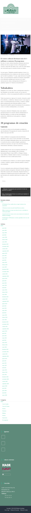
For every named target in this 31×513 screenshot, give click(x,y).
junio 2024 (4, 283)
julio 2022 (4, 333)
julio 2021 (4, 360)
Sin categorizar (5, 420)
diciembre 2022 (5, 322)
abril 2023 (4, 312)
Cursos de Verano (5, 406)
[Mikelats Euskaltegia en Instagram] (3, 449)
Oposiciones (4, 417)
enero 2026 (4, 241)
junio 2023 (4, 308)
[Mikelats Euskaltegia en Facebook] (3, 437)
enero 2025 (4, 267)
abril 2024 (4, 287)
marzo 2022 (4, 342)
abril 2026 (4, 235)
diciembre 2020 (5, 376)
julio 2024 (4, 280)
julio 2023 (4, 306)
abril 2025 (4, 260)
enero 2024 (4, 294)
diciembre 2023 (5, 296)
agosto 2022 (4, 331)
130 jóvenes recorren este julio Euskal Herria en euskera (13, 208)
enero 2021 (4, 374)
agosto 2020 (4, 386)
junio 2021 (4, 363)
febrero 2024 (4, 292)
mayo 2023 (4, 310)
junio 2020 (4, 390)
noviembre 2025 (5, 246)
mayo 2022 (4, 338)
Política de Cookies (24, 510)
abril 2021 (4, 367)
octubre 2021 (4, 354)
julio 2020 (4, 388)
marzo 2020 (4, 395)
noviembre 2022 (5, 324)
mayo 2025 (4, 257)
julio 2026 (4, 228)
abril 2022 (4, 340)
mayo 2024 (4, 285)
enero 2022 (4, 347)
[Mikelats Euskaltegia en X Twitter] (3, 443)
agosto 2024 (4, 278)
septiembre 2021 (5, 356)
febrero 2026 (4, 239)
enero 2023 (4, 319)
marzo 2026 (4, 237)
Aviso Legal (7, 510)
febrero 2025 (4, 264)
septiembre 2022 (5, 328)
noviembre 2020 (5, 379)
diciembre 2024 (5, 269)
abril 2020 (4, 392)
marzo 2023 (4, 315)
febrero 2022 (4, 344)
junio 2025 (4, 255)
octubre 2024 (4, 273)
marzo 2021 (4, 370)
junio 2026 (4, 230)
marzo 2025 (4, 262)
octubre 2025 (4, 248)
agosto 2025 (4, 253)
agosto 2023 (4, 303)
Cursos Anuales (5, 404)
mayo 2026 (4, 232)
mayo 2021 (4, 365)
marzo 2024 (4, 289)
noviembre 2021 (5, 351)
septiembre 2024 (5, 276)
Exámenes (4, 411)
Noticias (4, 415)
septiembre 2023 (5, 301)
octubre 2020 (4, 381)
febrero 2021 (4, 372)
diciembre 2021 (5, 349)
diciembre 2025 (5, 244)
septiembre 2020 (5, 383)
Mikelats (12, 55)
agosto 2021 (4, 358)
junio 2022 (4, 335)
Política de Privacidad (14, 510)
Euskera (8, 26)
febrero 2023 (4, 317)
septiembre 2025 (5, 251)
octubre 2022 (4, 326)
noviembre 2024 (5, 271)
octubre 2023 (4, 299)
